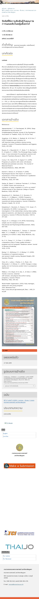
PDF (6, 350)
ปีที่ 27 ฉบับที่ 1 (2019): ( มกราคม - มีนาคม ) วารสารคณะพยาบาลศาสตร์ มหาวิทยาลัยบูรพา (19, 11)
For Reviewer (7, 559)
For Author (6, 556)
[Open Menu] (2, 2)
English (5, 434)
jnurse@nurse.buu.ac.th (16, 584)
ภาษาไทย (5, 436)
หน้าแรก (4, 8)
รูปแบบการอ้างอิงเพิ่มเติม (11, 386)
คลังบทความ (11, 8)
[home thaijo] (19, 549)
